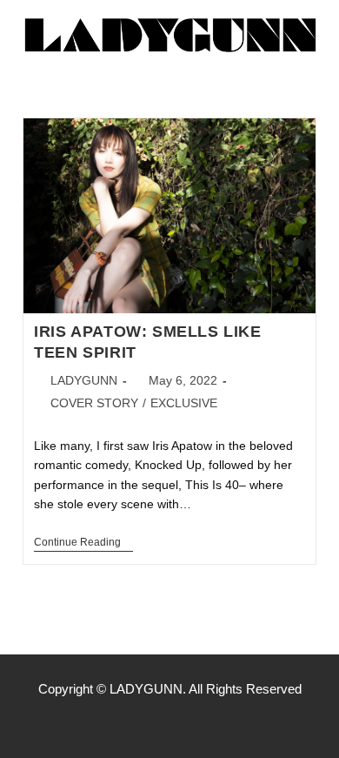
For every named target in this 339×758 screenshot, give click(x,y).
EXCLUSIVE (183, 403)
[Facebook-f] (133, 723)
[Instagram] (169, 723)
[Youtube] (206, 723)
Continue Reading (83, 542)
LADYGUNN (83, 380)
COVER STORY (94, 403)
